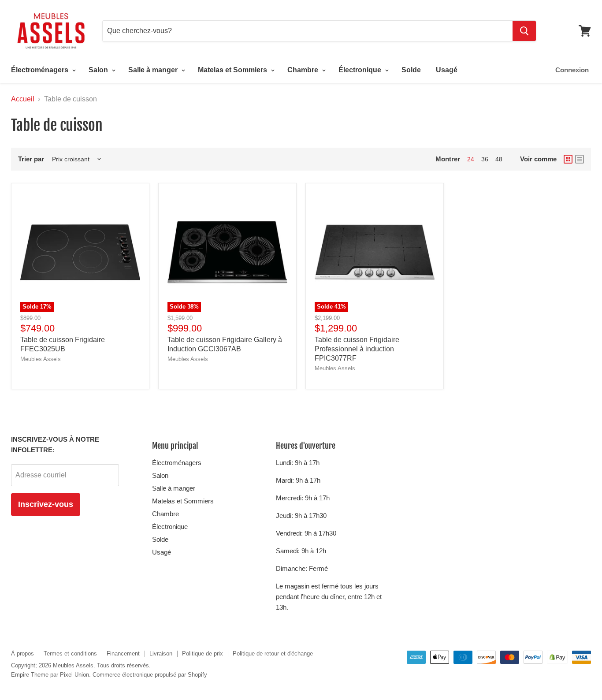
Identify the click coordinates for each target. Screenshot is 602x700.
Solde (411, 70)
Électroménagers (40, 70)
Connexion (572, 70)
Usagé (446, 70)
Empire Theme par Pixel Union (50, 674)
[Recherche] (524, 31)
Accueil (22, 99)
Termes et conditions (70, 653)
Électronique (360, 70)
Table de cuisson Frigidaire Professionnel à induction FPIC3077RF (357, 349)
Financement (123, 653)
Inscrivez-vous (45, 504)
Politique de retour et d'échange (273, 653)
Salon (99, 70)
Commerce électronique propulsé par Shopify (150, 674)
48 (498, 159)
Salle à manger (153, 70)
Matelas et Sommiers (233, 70)
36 (484, 159)
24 (470, 159)
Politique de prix (202, 653)
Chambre (303, 70)
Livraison (160, 653)
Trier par (31, 159)
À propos (22, 653)
